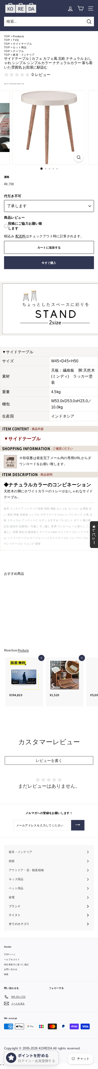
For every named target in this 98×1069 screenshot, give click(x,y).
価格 (7, 176)
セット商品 (19, 47)
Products (18, 36)
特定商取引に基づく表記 (16, 964)
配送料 (20, 236)
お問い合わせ (10, 969)
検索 (6, 974)
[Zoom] (78, 157)
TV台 (16, 39)
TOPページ (9, 954)
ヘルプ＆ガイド (12, 959)
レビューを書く (49, 760)
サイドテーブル (22, 43)
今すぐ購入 (49, 263)
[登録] (77, 825)
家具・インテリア (23, 54)
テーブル (18, 51)
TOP (7, 36)
